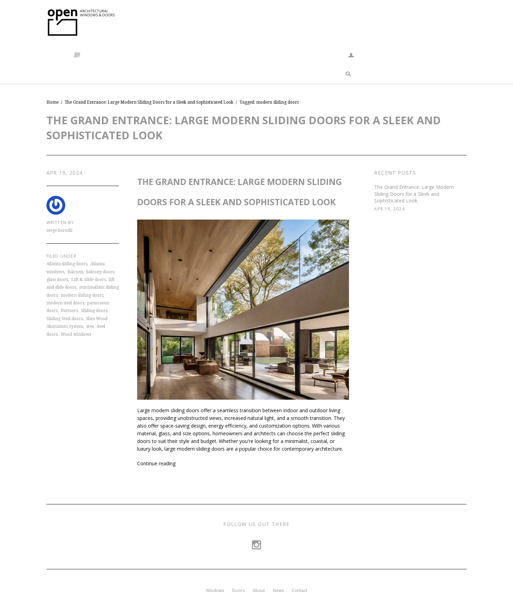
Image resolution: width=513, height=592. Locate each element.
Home (52, 102)
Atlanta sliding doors (66, 263)
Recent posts (395, 172)
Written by (60, 222)
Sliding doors (94, 310)
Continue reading (156, 463)
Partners (69, 310)
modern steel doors (65, 303)
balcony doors (100, 271)
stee (90, 326)
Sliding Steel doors (64, 318)
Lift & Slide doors (88, 279)
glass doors (57, 279)
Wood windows (76, 334)
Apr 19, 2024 (64, 172)
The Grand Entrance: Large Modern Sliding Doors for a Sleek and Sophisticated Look (414, 194)
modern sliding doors (82, 295)
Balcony (75, 271)
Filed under (61, 256)
